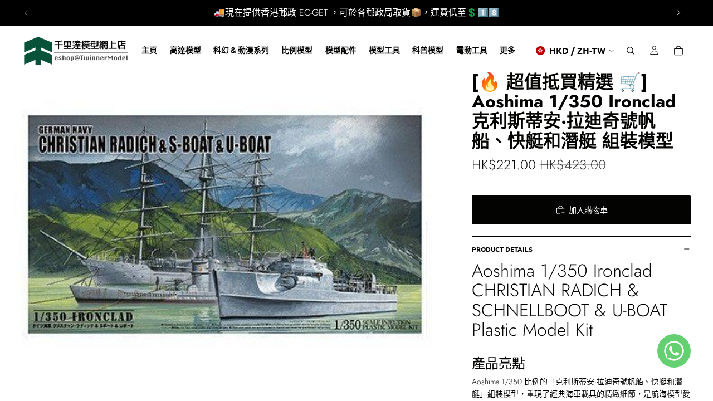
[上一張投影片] (26, 13)
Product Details (502, 248)
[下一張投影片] (678, 13)
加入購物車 (588, 210)
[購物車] (678, 50)
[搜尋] (630, 50)
